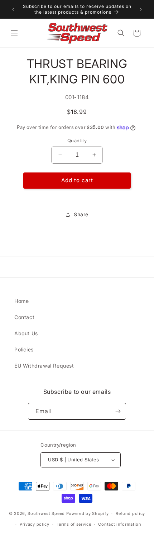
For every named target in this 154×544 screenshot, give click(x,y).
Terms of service (74, 524)
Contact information (119, 524)
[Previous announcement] (13, 9)
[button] (14, 33)
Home (21, 301)
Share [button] (81, 214)
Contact (24, 317)
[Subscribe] (118, 411)
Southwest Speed (46, 513)
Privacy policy (34, 524)
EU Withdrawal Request (44, 366)
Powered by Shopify (87, 513)
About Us (26, 333)
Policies (24, 349)
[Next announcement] (141, 9)
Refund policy (130, 513)
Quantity (77, 140)
